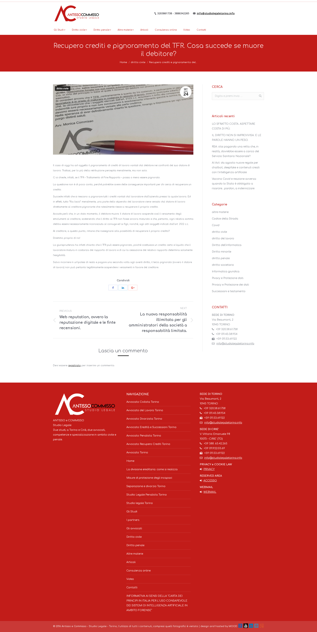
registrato (74, 365)
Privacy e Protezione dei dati (230, 284)
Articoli (131, 562)
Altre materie (134, 553)
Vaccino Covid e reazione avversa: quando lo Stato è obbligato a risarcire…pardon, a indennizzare (234, 184)
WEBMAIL (209, 492)
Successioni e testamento (228, 291)
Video (130, 579)
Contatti (131, 587)
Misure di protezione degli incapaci (149, 477)
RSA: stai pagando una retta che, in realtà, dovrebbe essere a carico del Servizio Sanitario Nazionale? (235, 151)
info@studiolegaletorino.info (216, 13)
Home (123, 62)
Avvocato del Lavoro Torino (144, 410)
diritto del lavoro (223, 238)
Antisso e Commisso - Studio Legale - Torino (89, 626)
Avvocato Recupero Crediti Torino (148, 444)
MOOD (233, 626)
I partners (132, 520)
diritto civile (138, 62)
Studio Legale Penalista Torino (146, 494)
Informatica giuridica (225, 271)
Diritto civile (134, 537)
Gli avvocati (134, 528)
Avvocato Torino (137, 452)
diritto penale (221, 258)
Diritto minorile (221, 251)
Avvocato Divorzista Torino (144, 418)
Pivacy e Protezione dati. (228, 278)
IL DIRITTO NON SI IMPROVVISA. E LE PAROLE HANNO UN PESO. (236, 137)
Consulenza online (138, 570)
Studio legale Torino (139, 503)
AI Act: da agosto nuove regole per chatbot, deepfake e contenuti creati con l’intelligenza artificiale (236, 167)
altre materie (220, 212)
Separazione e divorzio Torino (145, 486)
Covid (215, 225)
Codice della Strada (225, 218)
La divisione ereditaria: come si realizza (152, 469)
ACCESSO (210, 480)
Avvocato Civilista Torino (142, 402)
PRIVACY (209, 469)
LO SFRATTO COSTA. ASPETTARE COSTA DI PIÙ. (233, 126)
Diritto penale (135, 545)
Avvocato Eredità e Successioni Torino (151, 427)
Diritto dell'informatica (226, 245)
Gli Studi (131, 511)
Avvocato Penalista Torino (143, 435)
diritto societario (223, 265)
